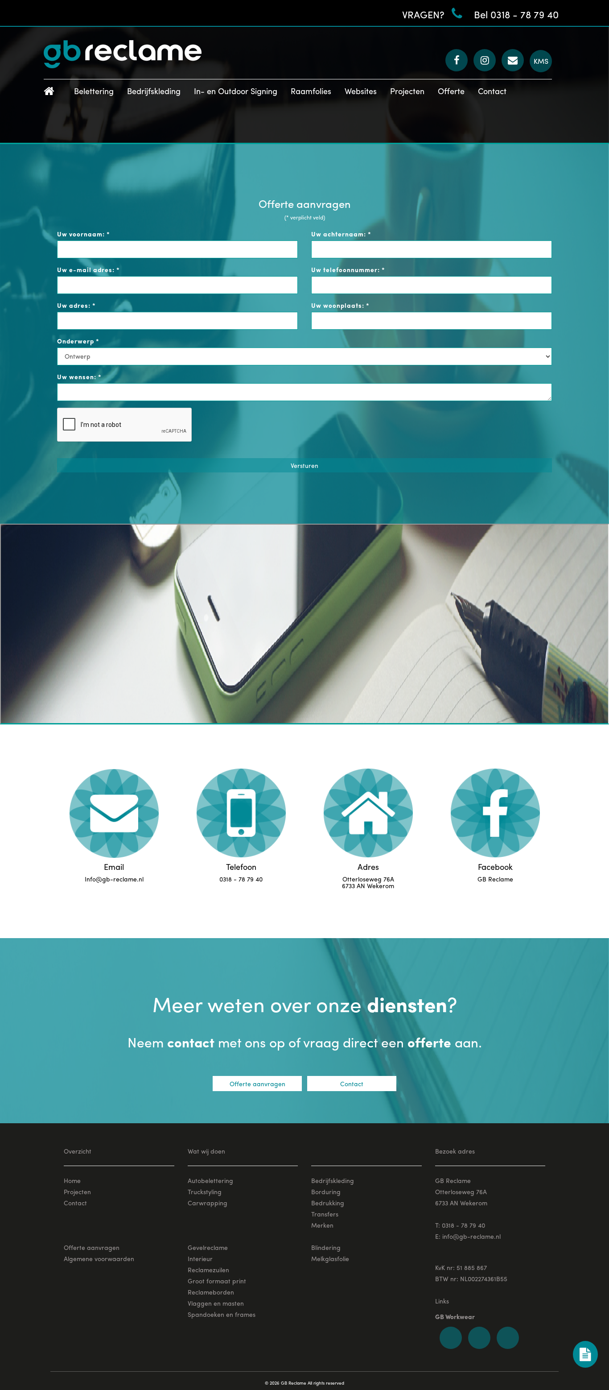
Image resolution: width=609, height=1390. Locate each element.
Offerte (451, 90)
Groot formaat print (217, 1280)
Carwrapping (207, 1202)
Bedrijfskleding (154, 90)
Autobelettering (210, 1180)
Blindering (326, 1247)
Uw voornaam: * (83, 233)
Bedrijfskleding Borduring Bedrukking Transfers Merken (332, 1202)
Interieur (200, 1258)
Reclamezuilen (208, 1269)
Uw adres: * (76, 305)
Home (72, 1180)
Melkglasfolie (330, 1258)
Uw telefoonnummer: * (348, 269)
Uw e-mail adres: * (88, 269)
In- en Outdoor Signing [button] (235, 90)
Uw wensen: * (79, 376)
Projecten (407, 90)
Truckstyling (205, 1191)
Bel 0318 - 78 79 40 (516, 14)
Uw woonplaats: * (340, 305)
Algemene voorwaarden (99, 1258)
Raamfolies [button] (311, 90)
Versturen (304, 465)
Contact (492, 90)
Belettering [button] (94, 90)
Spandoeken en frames (221, 1314)
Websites (361, 90)
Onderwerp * (78, 340)
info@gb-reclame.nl (471, 1236)
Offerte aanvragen (257, 1083)
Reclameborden (211, 1291)
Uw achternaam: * (341, 233)
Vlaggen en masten (216, 1303)
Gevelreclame (208, 1247)
